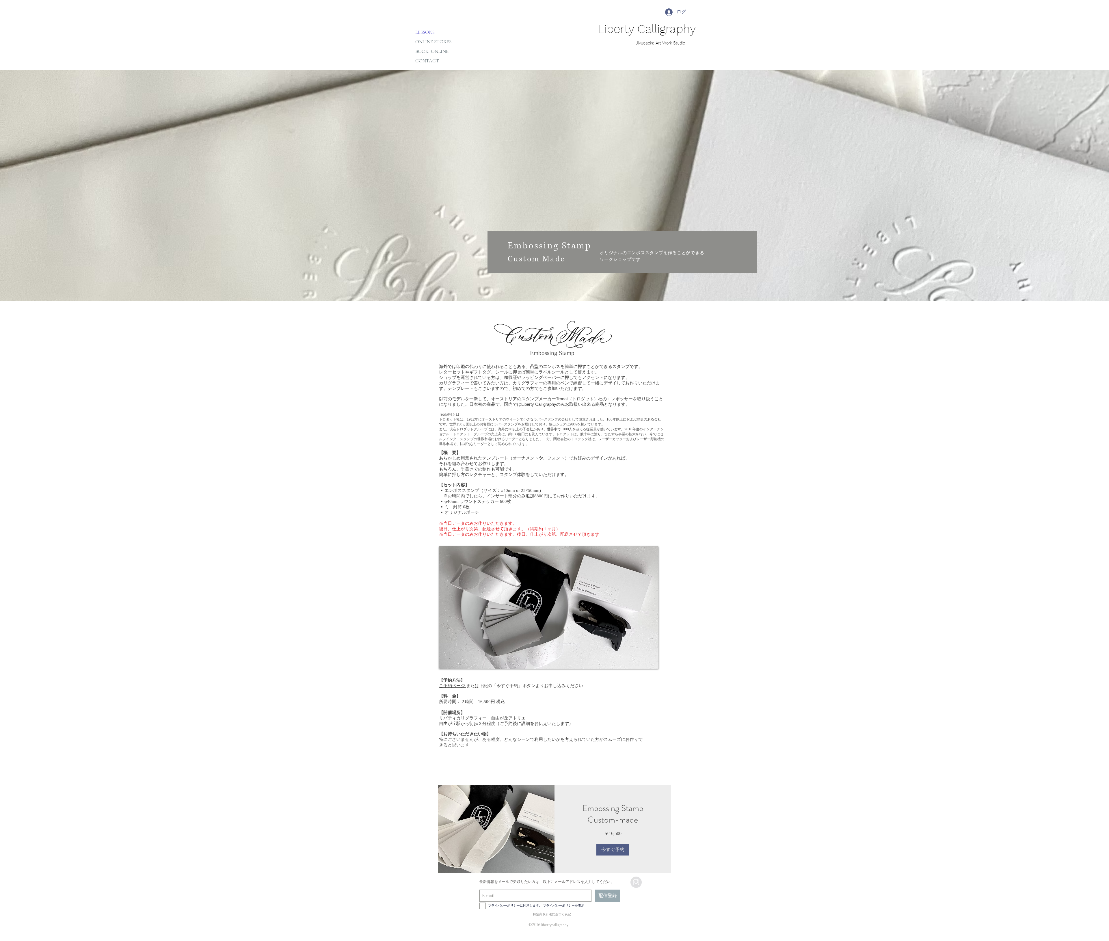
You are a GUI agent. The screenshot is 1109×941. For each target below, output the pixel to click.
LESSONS (425, 32)
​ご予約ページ (452, 685)
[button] (612, 850)
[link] (613, 813)
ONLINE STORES (433, 42)
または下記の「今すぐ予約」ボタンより (505, 685)
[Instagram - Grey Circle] (636, 882)
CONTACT (427, 61)
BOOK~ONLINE (432, 51)
